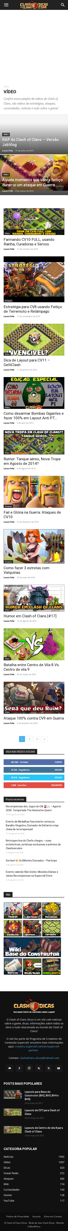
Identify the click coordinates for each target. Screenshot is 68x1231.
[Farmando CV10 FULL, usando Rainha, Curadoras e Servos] (34, 221)
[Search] (63, 5)
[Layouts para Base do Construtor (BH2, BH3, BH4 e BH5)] (13, 1094)
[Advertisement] (34, 46)
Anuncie (36, 1216)
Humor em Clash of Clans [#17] (30, 616)
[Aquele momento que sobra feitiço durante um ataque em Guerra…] (34, 173)
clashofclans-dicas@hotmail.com (39, 1058)
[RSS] (39, 1068)
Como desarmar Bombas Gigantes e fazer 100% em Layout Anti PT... (34, 415)
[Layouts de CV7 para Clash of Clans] (13, 1112)
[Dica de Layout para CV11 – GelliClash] (34, 340)
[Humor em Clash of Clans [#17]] (34, 598)
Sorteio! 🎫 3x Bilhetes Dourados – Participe (31, 860)
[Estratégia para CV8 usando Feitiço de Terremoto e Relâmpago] (34, 279)
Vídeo (6, 134)
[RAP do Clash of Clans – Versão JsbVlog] (34, 143)
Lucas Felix (7, 150)
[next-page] (44, 739)
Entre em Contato (53, 1216)
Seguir (58, 769)
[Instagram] (29, 1068)
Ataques (8, 300)
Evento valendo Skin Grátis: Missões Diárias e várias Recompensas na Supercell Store (32, 873)
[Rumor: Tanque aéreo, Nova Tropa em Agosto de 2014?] (34, 442)
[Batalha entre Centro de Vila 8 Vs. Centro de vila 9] (34, 644)
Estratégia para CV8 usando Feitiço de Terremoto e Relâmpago (33, 309)
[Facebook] (19, 1068)
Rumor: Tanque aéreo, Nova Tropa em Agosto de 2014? (32, 461)
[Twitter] (48, 1068)
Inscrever (56, 785)
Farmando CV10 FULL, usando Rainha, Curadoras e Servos (29, 241)
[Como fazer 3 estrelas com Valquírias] (34, 546)
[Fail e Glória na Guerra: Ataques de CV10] (34, 492)
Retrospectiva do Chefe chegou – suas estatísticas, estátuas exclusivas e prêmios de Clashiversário (33, 844)
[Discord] (9, 1068)
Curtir (58, 762)
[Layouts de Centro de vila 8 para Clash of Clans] (13, 1130)
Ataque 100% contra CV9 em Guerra (34, 718)
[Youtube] (58, 1068)
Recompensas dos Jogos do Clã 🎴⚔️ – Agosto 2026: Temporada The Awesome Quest (33, 808)
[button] (6, 5)
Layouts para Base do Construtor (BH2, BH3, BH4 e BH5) (42, 1095)
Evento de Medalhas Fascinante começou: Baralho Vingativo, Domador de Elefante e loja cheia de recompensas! (32, 825)
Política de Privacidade (17, 1216)
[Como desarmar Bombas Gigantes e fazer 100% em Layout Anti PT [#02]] (34, 393)
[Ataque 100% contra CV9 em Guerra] (34, 698)
